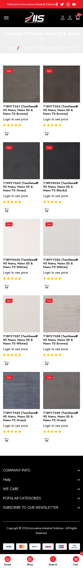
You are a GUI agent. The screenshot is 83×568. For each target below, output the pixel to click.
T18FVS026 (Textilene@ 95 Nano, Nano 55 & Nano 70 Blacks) (60, 186)
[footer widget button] (41, 470)
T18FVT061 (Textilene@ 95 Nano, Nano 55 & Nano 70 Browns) (20, 110)
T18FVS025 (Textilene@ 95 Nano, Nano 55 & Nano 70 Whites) (20, 263)
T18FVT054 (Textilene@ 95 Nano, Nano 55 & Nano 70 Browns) (60, 110)
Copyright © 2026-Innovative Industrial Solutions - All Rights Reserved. (41, 530)
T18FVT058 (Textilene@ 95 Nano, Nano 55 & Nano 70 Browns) (60, 339)
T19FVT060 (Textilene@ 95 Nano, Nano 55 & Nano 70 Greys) (20, 186)
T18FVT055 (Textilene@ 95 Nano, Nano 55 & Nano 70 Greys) (20, 416)
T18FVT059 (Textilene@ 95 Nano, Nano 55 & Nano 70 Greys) (60, 416)
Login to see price (15, 119)
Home (10, 47)
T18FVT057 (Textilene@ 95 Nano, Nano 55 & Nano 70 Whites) (20, 339)
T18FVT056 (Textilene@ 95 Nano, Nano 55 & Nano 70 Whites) (60, 263)
